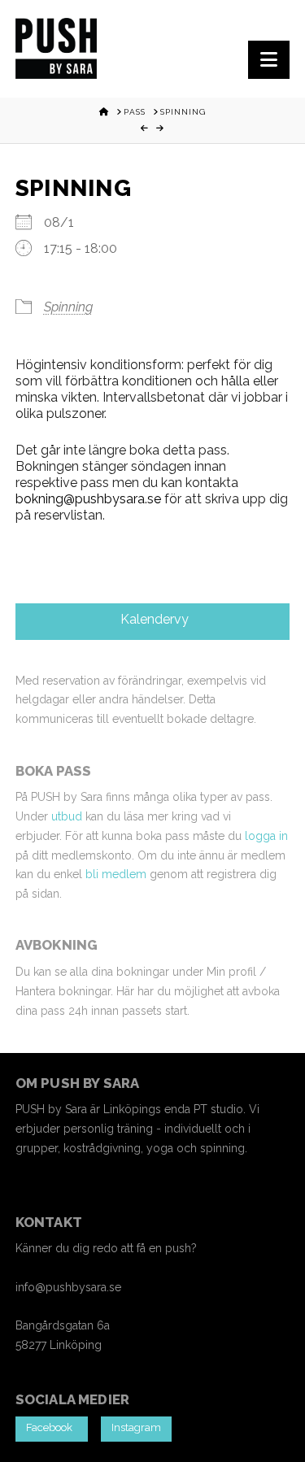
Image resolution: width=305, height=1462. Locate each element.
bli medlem (115, 874)
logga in (266, 835)
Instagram (136, 1427)
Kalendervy (153, 619)
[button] (269, 60)
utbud (66, 816)
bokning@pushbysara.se (88, 499)
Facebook (51, 1427)
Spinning (68, 307)
